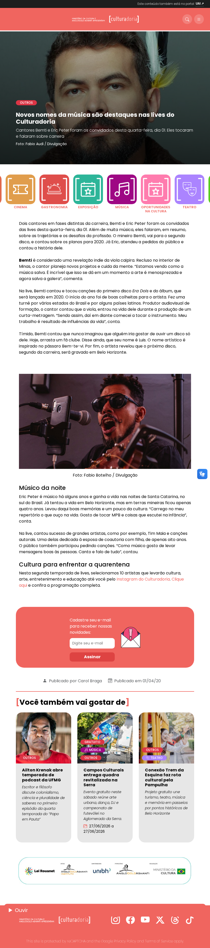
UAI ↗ (200, 4)
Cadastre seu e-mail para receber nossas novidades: (91, 626)
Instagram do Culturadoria (143, 579)
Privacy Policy (125, 941)
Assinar (92, 657)
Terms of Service (159, 941)
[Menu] (199, 19)
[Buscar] (187, 19)
